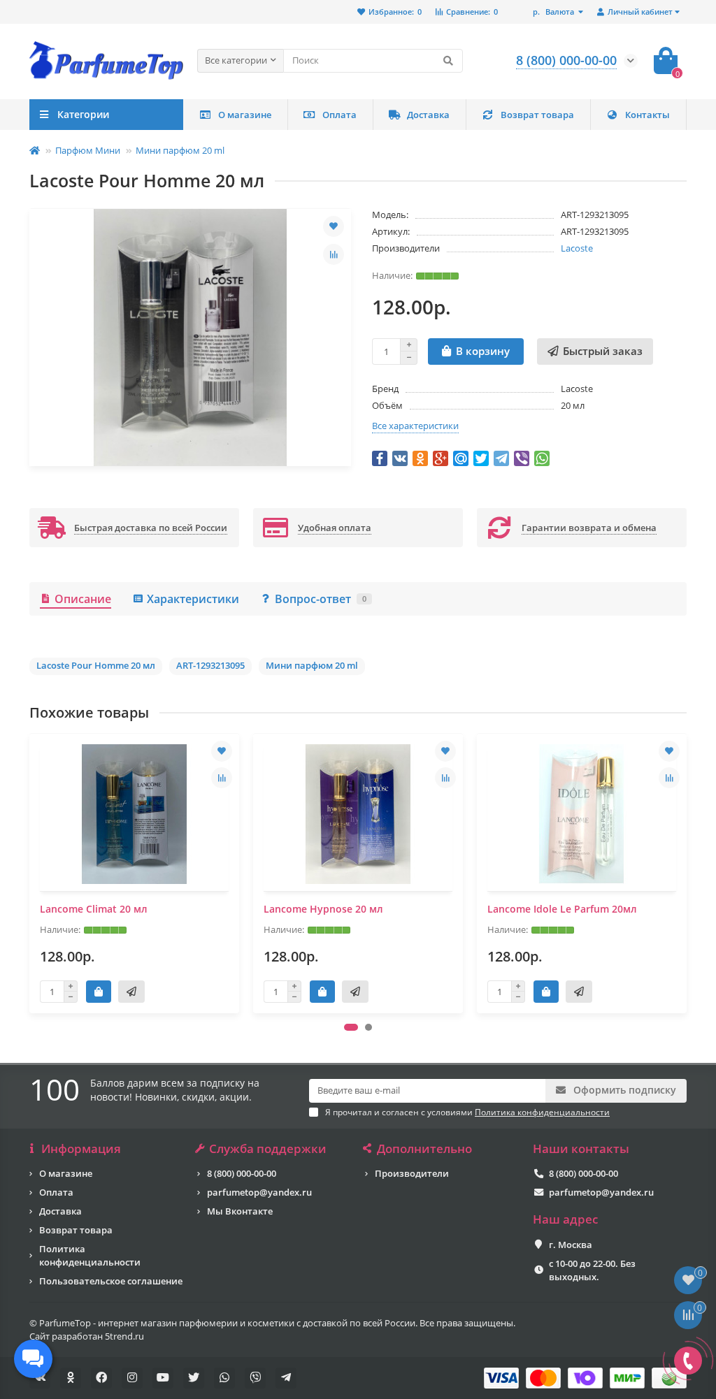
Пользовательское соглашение (110, 1281)
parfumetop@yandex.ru (259, 1192)
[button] (351, 1027)
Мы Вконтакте (240, 1211)
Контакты (647, 114)
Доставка (428, 114)
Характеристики (193, 599)
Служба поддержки (268, 1149)
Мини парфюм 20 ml (180, 150)
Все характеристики (415, 425)
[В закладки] (333, 226)
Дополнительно (424, 1149)
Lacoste (577, 248)
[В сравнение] (333, 254)
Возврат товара (537, 114)
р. (553, 11)
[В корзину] (98, 991)
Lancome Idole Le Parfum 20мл (562, 908)
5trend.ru (124, 1336)
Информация (81, 1149)
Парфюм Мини (87, 150)
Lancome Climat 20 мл (94, 908)
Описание (83, 599)
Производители (412, 1173)
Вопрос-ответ (320, 599)
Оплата (339, 114)
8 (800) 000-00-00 (241, 1173)
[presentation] (31, 873)
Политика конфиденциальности (90, 1255)
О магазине (244, 114)
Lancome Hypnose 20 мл (323, 908)
